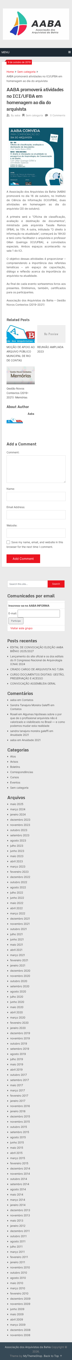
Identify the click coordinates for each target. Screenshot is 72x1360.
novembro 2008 (20, 1335)
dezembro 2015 (20, 1116)
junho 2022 (17, 897)
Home (10, 71)
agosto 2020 (18, 991)
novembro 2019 (20, 1038)
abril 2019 (16, 1069)
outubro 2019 (18, 1043)
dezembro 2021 (20, 918)
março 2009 (18, 1324)
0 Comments (57, 115)
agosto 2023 (18, 840)
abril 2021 (16, 949)
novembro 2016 (20, 1106)
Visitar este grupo (21, 628)
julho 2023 (16, 845)
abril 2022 (16, 908)
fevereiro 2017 (19, 1095)
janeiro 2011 (17, 1262)
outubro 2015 (18, 1126)
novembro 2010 (20, 1267)
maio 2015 (16, 1147)
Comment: (13, 452)
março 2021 (17, 955)
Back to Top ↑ (53, 1355)
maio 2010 (16, 1283)
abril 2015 (16, 1152)
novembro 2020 (20, 975)
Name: (11, 488)
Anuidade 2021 (19, 734)
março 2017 (17, 1090)
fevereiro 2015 (19, 1163)
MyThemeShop (32, 1355)
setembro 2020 (19, 986)
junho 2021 (17, 939)
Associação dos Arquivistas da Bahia (28, 1347)
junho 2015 (17, 1142)
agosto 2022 (18, 887)
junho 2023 (17, 850)
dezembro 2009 (20, 1298)
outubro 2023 (18, 830)
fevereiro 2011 (19, 1257)
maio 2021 (16, 944)
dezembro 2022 (20, 877)
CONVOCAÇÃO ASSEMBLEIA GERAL (33, 683)
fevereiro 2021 (19, 960)
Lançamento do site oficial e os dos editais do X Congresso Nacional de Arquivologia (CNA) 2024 (36, 660)
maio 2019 (16, 1064)
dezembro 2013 (20, 1210)
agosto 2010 (18, 1277)
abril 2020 (16, 1012)
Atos (13, 756)
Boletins (15, 766)
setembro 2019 (19, 1048)
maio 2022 (16, 903)
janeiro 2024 (18, 814)
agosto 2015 (18, 1137)
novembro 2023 (20, 824)
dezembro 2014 (20, 1168)
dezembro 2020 (20, 970)
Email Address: (16, 507)
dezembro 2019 (20, 1033)
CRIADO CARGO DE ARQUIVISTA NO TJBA (37, 669)
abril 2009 (16, 1319)
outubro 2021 (18, 929)
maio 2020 (16, 1007)
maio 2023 (16, 856)
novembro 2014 (20, 1173)
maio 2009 (17, 1314)
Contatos (27, 700)
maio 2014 (16, 1194)
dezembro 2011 (20, 1231)
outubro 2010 (18, 1272)
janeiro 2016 (18, 1111)
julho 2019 (16, 1059)
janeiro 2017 (17, 1100)
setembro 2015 (19, 1132)
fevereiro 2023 (19, 871)
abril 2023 (16, 861)
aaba (17, 115)
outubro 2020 (18, 981)
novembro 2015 (20, 1121)
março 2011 (17, 1251)
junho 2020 (17, 1001)
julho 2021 (16, 934)
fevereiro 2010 (19, 1293)
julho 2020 (16, 996)
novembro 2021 (20, 923)
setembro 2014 (19, 1184)
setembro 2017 (19, 1080)
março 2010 (17, 1288)
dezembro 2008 (20, 1329)
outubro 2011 (18, 1236)
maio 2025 (16, 804)
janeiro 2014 (18, 1205)
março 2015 (17, 1158)
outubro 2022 (18, 882)
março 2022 (17, 913)
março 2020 (17, 1017)
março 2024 (17, 809)
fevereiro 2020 (19, 1022)
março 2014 (17, 1199)
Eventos (15, 782)
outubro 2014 (18, 1178)
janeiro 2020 (18, 1027)
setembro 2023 (19, 835)
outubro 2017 (18, 1074)
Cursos (14, 777)
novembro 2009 (20, 1303)
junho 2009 (17, 1309)
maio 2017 (16, 1085)
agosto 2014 (18, 1189)
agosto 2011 (18, 1241)
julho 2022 (16, 892)
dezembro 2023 (20, 819)
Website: (12, 525)
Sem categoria (26, 71)
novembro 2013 (20, 1215)
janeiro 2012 (17, 1225)
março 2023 (17, 866)
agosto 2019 (18, 1054)
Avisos (14, 761)
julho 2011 (16, 1246)
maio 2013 (16, 1220)
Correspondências (21, 772)
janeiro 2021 (17, 965)
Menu (5, 52)
